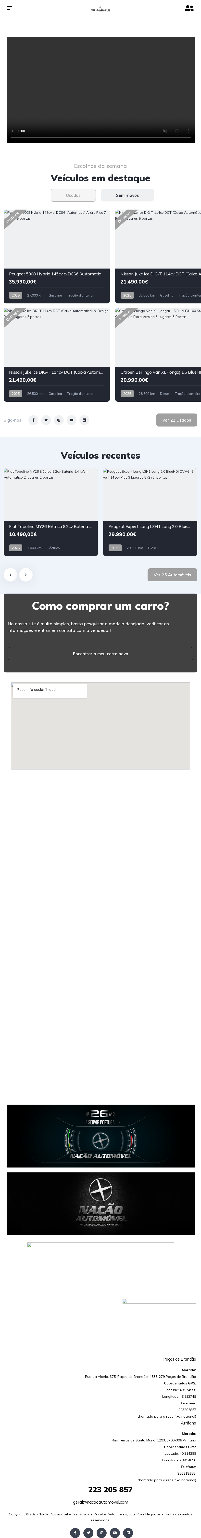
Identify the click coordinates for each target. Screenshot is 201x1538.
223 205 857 (100, 1489)
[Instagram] (102, 1533)
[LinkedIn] (128, 1533)
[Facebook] (75, 1533)
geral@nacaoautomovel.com (100, 1502)
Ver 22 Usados (176, 420)
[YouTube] (115, 1533)
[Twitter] (88, 1533)
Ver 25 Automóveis (172, 574)
